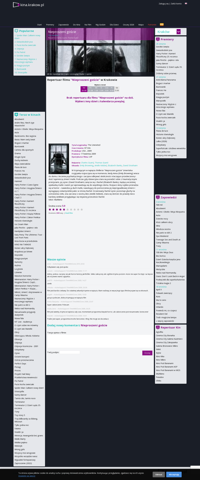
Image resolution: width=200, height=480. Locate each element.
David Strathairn (130, 165)
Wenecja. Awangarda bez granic (29, 435)
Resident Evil (161, 314)
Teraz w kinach (29, 115)
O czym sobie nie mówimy (26, 325)
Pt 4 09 (112, 89)
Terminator (20, 402)
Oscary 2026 (128, 24)
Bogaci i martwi (163, 83)
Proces (18, 370)
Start (39, 24)
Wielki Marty (20, 439)
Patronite (152, 24)
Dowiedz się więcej (26, 476)
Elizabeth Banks (115, 165)
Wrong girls (161, 124)
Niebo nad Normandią (166, 272)
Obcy (158, 303)
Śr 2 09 (101, 89)
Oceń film (69, 213)
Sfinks (158, 380)
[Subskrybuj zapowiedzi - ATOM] (162, 24)
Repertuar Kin (171, 327)
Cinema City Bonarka (165, 335)
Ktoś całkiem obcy (164, 222)
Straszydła (22, 72)
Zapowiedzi (63, 24)
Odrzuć (158, 474)
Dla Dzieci (114, 24)
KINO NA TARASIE (23, 244)
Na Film (87, 24)
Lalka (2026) (161, 141)
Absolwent (161, 208)
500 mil (159, 205)
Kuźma (18, 265)
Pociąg (18, 367)
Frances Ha (161, 90)
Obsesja (18, 339)
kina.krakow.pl (32, 4)
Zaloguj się (164, 3)
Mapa (141, 24)
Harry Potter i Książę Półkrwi (27, 214)
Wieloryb (18, 446)
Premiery (50, 24)
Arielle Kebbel (101, 165)
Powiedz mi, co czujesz (166, 310)
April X (159, 289)
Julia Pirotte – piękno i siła (26, 227)
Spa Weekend (162, 236)
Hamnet (18, 181)
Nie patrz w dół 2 (164, 232)
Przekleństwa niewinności (26, 377)
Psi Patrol (21, 52)
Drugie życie (20, 157)
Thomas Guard (73, 38)
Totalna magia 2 (163, 283)
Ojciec (17, 353)
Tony (158, 246)
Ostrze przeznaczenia (24, 360)
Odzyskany (161, 145)
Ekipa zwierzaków (22, 164)
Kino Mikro (161, 359)
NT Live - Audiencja (23, 321)
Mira (158, 225)
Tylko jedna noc (163, 151)
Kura (158, 296)
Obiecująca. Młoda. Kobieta (27, 335)
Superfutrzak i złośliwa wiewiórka (170, 148)
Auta (158, 215)
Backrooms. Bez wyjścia (25, 136)
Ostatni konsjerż (22, 356)
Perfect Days (20, 363)
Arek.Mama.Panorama (166, 79)
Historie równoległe (165, 134)
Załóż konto (176, 3)
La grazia (19, 269)
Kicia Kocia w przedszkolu (26, 241)
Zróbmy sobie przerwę (166, 73)
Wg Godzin (100, 24)
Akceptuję (174, 474)
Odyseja (20, 48)
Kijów (158, 353)
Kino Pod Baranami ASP (166, 366)
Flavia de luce (162, 131)
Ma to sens (161, 300)
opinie (89, 74)
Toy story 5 (20, 415)
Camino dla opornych (24, 150)
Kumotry (18, 262)
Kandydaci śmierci (23, 231)
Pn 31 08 (90, 89)
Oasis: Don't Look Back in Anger (170, 276)
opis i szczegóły (71, 74)
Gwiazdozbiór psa (164, 50)
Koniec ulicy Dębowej (165, 138)
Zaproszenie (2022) (23, 463)
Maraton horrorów (23, 276)
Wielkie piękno (21, 442)
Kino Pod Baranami (164, 363)
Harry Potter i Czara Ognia (26, 184)
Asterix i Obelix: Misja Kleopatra (170, 211)
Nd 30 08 (84, 89)
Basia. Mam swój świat (25, 139)
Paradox (160, 377)
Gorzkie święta (162, 46)
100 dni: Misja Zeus (164, 252)
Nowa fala (160, 110)
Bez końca (160, 256)
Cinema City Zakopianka (167, 342)
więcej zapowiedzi (166, 321)
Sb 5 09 (117, 89)
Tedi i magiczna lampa (166, 317)
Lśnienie (18, 272)
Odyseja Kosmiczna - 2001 (26, 346)
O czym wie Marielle (165, 114)
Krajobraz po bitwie (23, 251)
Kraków (163, 31)
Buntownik (161, 87)
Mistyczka (160, 269)
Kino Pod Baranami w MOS (168, 370)
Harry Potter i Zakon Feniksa (27, 217)
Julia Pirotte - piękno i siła (167, 60)
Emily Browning (86, 165)
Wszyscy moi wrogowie (166, 155)
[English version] (186, 3)
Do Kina (76, 24)
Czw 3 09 (106, 89)
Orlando (159, 307)
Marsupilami (161, 266)
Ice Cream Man (21, 224)
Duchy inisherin (21, 160)
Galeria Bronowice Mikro (167, 346)
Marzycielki (161, 100)
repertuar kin (58, 74)
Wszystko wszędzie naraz (26, 456)
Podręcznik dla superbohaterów (170, 279)
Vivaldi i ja (160, 121)
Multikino (160, 373)
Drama (18, 153)
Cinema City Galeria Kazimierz (169, 339)
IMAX (158, 349)
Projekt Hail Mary (22, 374)
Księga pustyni (162, 97)
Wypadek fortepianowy (25, 460)
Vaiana (18, 428)
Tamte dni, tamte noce (25, 398)
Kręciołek (160, 93)
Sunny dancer (162, 63)
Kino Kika (160, 356)
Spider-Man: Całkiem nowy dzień (29, 388)
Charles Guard (61, 38)
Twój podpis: (53, 352)
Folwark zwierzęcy (164, 293)
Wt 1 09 (96, 89)
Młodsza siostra (163, 229)
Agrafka (159, 332)
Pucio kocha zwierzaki (165, 117)
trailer (82, 74)
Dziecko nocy (162, 218)
